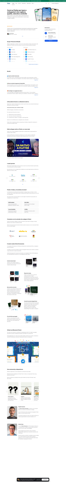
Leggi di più (38, 479)
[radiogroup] (23, 3)
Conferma (45, 479)
